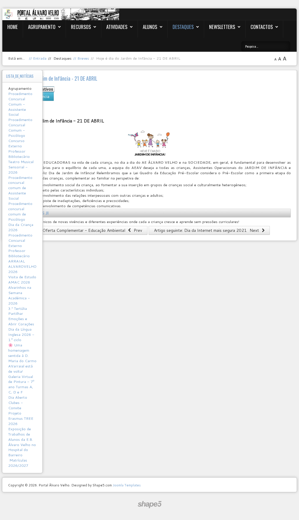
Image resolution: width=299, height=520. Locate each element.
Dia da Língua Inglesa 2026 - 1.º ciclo (21, 334)
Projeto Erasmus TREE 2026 (20, 418)
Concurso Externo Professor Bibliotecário (19, 148)
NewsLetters (222, 26)
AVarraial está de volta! (20, 368)
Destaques (183, 26)
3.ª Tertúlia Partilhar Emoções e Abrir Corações (21, 316)
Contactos (262, 26)
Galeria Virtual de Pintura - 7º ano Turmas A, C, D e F (21, 384)
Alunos (150, 26)
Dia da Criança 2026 (20, 227)
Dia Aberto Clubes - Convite (17, 402)
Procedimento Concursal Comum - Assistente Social (20, 104)
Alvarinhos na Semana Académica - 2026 (19, 295)
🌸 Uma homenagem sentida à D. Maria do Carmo (22, 352)
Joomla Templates (127, 485)
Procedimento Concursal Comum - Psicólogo (20, 127)
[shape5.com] (149, 504)
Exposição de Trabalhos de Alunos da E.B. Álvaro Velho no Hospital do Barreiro (22, 442)
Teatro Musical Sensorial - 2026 (21, 167)
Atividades (116, 26)
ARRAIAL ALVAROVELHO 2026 (22, 266)
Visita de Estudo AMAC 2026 (22, 279)
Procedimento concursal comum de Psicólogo (20, 211)
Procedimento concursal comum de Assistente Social (20, 188)
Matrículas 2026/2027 (18, 462)
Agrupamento (41, 26)
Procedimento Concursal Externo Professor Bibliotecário (20, 245)
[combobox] (265, 46)
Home (12, 26)
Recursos (81, 26)
